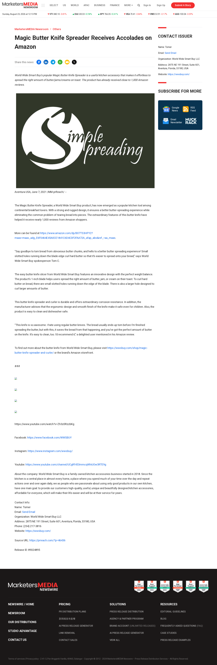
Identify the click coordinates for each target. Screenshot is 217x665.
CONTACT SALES (68, 640)
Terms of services (16, 659)
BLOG (163, 618)
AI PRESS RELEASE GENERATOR (76, 625)
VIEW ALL (115, 640)
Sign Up (161, 5)
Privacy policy (32, 659)
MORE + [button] (128, 5)
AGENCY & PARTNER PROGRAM (126, 618)
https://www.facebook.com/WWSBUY (49, 437)
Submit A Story (183, 5)
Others (57, 29)
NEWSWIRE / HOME (21, 604)
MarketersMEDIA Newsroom (31, 29)
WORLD (75, 5)
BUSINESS (99, 5)
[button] (43, 5)
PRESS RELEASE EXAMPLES (175, 640)
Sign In (147, 5)
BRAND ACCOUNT (132, 625)
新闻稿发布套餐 (67, 618)
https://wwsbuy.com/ (38, 530)
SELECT (54, 5)
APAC (86, 5)
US (64, 5)
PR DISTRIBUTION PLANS (72, 611)
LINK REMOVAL (67, 633)
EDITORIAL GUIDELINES (173, 611)
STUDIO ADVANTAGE (22, 631)
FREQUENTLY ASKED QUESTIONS (181, 625)
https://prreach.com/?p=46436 (47, 540)
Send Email (28, 511)
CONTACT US (17, 640)
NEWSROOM (16, 613)
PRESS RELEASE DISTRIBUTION (126, 611)
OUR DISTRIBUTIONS (22, 622)
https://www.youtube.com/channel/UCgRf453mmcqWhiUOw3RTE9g (66, 464)
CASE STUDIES (168, 633)
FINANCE (115, 5)
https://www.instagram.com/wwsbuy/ (50, 451)
